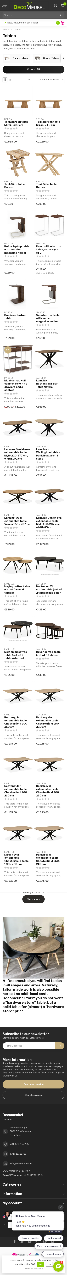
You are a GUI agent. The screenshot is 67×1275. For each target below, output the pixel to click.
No (49, 1264)
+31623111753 (18, 1153)
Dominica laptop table (15, 317)
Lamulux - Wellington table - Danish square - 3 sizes (48, 454)
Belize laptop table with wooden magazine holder (16, 249)
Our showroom (33, 1095)
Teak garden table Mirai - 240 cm (48, 123)
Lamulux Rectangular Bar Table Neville (47, 383)
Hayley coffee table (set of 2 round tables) (17, 589)
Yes (40, 1264)
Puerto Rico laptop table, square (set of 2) (48, 249)
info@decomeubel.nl (21, 1163)
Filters (31, 69)
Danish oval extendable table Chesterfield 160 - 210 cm (48, 859)
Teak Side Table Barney (14, 186)
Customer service (33, 1084)
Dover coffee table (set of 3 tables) (48, 653)
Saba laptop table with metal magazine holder (48, 318)
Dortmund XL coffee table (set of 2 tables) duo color (49, 589)
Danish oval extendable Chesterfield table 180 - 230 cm (16, 859)
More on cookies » (34, 1268)
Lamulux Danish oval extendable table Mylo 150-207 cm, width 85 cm (49, 522)
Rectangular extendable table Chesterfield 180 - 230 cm (48, 722)
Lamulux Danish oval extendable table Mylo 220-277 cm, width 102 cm (17, 454)
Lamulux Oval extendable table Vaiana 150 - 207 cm (17, 521)
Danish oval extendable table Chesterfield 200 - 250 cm (48, 790)
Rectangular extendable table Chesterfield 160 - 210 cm (16, 790)
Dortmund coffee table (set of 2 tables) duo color (15, 655)
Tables (17, 29)
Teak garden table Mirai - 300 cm (16, 123)
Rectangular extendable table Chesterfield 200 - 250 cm (16, 722)
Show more (33, 899)
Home (6, 29)
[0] (62, 5)
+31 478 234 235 (19, 1144)
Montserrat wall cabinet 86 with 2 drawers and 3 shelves (15, 385)
